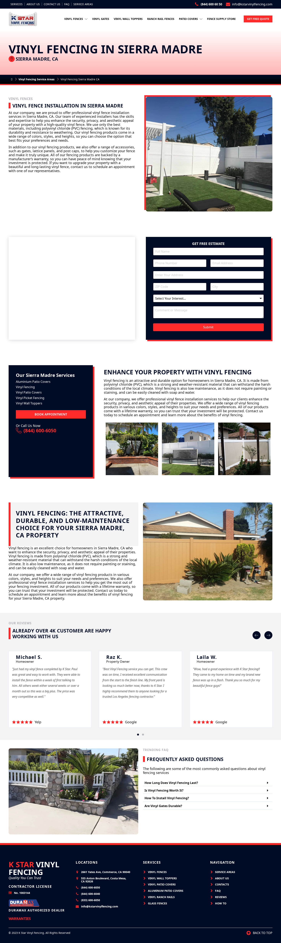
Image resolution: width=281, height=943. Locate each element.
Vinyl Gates (100, 19)
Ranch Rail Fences (160, 19)
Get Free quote (258, 19)
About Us (33, 4)
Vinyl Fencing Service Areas (36, 79)
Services (17, 4)
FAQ (66, 4)
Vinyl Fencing (34, 868)
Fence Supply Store (221, 19)
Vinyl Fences (73, 19)
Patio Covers (188, 19)
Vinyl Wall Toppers (128, 19)
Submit (208, 327)
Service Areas (83, 4)
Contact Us (52, 4)
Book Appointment (51, 414)
